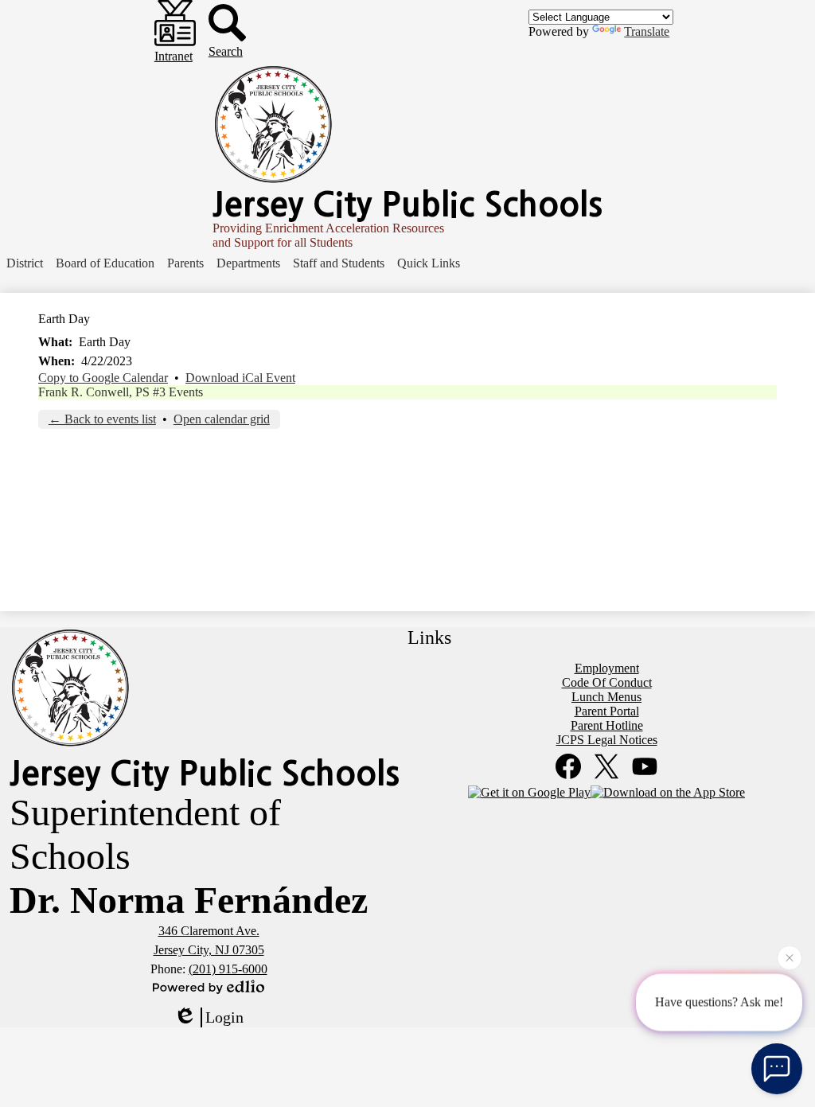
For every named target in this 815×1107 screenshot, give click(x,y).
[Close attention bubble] (789, 957)
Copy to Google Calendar (103, 377)
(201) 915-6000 (228, 969)
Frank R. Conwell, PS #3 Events (120, 392)
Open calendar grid (222, 419)
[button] (24, 263)
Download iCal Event (240, 377)
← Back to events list (102, 419)
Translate (646, 31)
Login (224, 1017)
